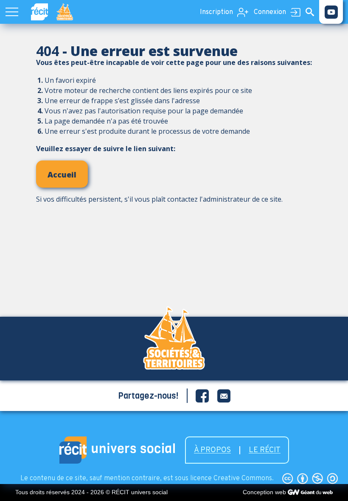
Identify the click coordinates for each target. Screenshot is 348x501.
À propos (212, 450)
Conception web (264, 492)
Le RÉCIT (265, 450)
